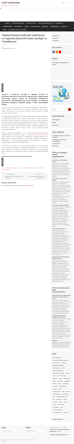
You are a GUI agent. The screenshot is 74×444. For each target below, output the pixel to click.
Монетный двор (35, 26)
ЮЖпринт (55, 340)
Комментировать (6, 169)
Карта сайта (56, 143)
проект (65, 399)
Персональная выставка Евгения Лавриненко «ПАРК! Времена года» (61, 297)
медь (63, 391)
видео (54, 381)
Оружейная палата (7, 26)
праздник (25, 167)
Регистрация (56, 119)
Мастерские (45, 26)
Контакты (56, 145)
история (55, 386)
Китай (63, 368)
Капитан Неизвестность (59, 228)
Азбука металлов (31, 23)
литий (59, 389)
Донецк (64, 362)
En (10, 45)
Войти (54, 122)
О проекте (56, 40)
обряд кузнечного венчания (40, 134)
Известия (7, 23)
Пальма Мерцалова (58, 370)
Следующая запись (36, 176)
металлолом (56, 394)
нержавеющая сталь (62, 396)
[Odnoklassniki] (25, 86)
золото (59, 383)
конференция (62, 386)
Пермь (67, 373)
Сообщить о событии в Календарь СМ (59, 140)
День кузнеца (56, 362)
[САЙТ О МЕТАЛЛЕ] (37, 15)
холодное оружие (57, 409)
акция (60, 378)
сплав (60, 402)
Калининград (56, 368)
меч (54, 396)
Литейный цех (59, 23)
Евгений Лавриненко (58, 365)
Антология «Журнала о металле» (17, 29)
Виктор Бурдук (57, 357)
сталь (64, 402)
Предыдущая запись (14, 176)
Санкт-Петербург (61, 375)
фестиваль (30, 167)
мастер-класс (56, 391)
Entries (55, 125)
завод (54, 383)
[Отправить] (25, 91)
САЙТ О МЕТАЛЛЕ (11, 3)
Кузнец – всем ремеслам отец (45, 23)
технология (61, 404)
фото (61, 407)
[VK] (25, 84)
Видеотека (64, 26)
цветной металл (57, 412)
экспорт (65, 412)
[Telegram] (25, 89)
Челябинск (35, 167)
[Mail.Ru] (25, 88)
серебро (55, 402)
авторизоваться (29, 185)
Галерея (4, 29)
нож (54, 399)
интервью (65, 383)
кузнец (55, 389)
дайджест (67, 381)
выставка (60, 381)
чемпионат (41, 167)
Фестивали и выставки (18, 23)
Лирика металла (55, 26)
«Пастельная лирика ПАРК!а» (60, 205)
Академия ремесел (58, 156)
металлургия (64, 394)
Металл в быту (18, 26)
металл (68, 391)
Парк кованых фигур (58, 292)
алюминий (67, 378)
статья (55, 404)
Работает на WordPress (19, 439)
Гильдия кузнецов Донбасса (61, 360)
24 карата (26, 26)
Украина (55, 378)
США (54, 375)
